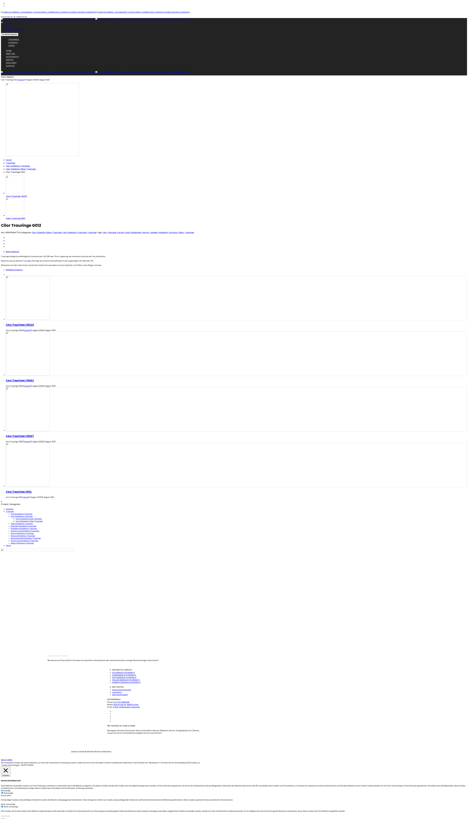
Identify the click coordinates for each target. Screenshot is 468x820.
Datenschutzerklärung (121, 690)
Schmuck (173, 232)
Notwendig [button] (5, 790)
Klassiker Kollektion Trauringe (23, 526)
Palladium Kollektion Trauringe (24, 528)
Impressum (117, 692)
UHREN (11, 45)
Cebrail (21, 79)
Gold (127, 232)
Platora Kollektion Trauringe (23, 536)
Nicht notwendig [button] (8, 804)
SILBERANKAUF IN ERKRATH (124, 675)
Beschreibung (12, 251)
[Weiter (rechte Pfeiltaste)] (4, 818)
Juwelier (154, 232)
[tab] (236, 251)
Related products (14, 269)
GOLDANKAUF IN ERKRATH (123, 672)
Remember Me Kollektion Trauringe (26, 538)
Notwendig (8, 793)
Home (9, 160)
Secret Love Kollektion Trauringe (24, 540)
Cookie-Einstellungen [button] (11, 765)
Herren (145, 232)
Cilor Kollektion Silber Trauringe (21, 169)
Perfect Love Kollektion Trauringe (25, 531)
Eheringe (112, 232)
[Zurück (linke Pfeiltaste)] (2, 818)
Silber (181, 232)
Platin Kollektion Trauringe (22, 533)
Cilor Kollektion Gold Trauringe (29, 518)
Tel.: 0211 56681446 (121, 702)
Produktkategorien (15, 29)
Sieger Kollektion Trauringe (22, 543)
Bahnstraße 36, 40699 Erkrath (126, 704)
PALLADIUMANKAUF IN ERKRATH (126, 680)
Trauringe (10, 163)
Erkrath (120, 232)
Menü (8, 26)
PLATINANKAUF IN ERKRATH (124, 677)
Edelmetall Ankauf (120, 694)
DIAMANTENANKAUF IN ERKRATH (126, 682)
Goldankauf (135, 232)
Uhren (8, 545)
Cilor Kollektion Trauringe (18, 166)
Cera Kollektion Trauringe (21, 514)
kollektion (163, 232)
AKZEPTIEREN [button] (27, 765)
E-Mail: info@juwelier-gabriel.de (126, 707)
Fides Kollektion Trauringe (22, 523)
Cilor (104, 232)
